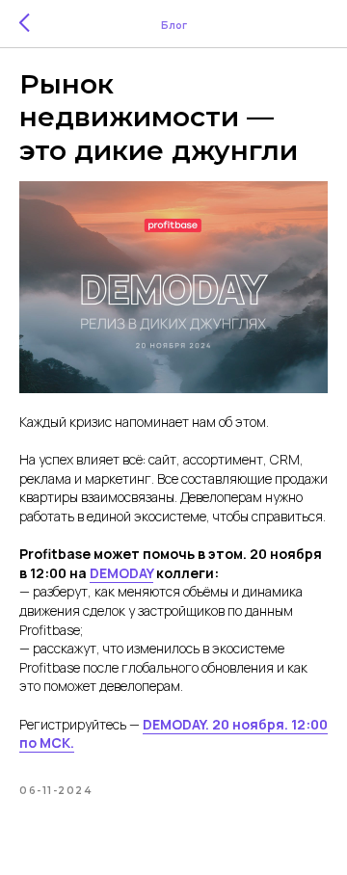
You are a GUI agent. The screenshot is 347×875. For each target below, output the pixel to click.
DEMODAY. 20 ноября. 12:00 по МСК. (173, 734)
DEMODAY (121, 573)
